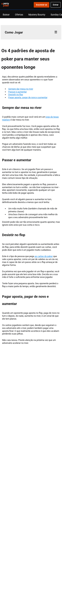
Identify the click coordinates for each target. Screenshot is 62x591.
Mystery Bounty (36, 14)
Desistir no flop (15, 94)
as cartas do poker (44, 256)
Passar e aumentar (17, 91)
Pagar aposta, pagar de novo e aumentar (27, 97)
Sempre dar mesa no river (20, 88)
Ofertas (19, 14)
